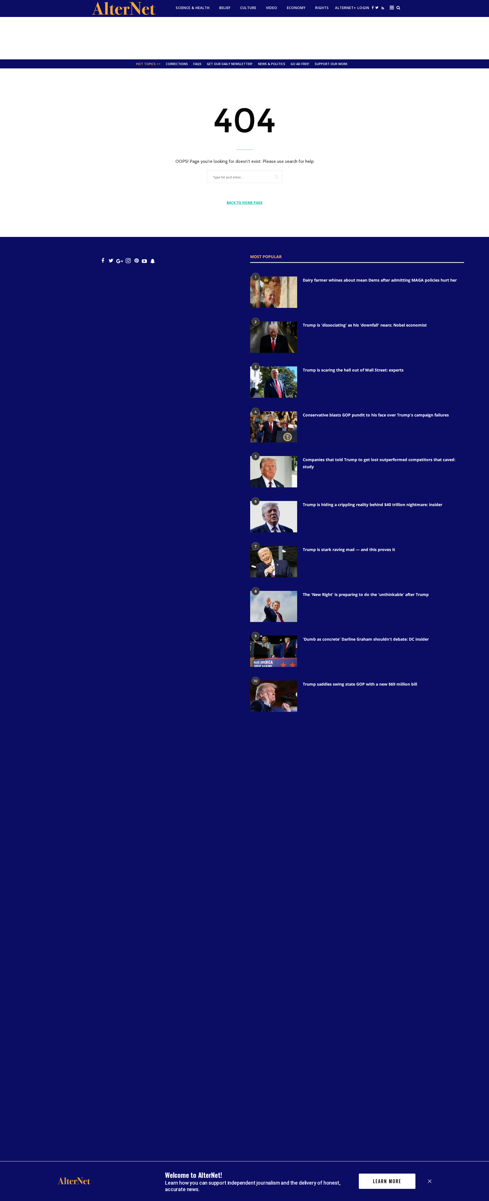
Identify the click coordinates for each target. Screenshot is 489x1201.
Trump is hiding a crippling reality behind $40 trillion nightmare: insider (372, 504)
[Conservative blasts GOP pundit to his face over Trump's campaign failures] (273, 427)
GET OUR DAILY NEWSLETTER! (229, 64)
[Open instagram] (128, 261)
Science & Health (193, 7)
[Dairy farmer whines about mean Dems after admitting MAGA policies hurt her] (273, 292)
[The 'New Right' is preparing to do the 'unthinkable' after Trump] (273, 606)
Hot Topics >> (148, 64)
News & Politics (271, 64)
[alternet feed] (382, 9)
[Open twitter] (376, 7)
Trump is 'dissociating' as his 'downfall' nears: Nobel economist (365, 325)
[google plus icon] (120, 261)
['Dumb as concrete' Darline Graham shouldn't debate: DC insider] (273, 651)
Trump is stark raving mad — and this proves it (349, 549)
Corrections (177, 64)
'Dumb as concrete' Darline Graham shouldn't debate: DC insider (366, 639)
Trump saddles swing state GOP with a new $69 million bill (360, 684)
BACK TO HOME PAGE (245, 202)
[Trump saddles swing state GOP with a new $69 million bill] (273, 696)
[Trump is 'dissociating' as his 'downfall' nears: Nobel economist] (273, 337)
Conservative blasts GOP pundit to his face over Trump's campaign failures (376, 415)
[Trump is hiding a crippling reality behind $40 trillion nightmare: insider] (273, 516)
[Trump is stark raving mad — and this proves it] (273, 561)
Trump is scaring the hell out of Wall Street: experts (353, 370)
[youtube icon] (144, 261)
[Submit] (277, 177)
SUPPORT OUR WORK (331, 64)
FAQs (197, 64)
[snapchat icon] (153, 261)
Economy (296, 7)
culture (248, 7)
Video (271, 7)
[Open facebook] (372, 7)
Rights (322, 7)
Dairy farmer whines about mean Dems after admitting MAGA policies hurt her (380, 280)
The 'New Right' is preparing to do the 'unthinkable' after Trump (366, 594)
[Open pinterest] (136, 261)
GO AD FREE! (300, 64)
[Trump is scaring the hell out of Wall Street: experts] (273, 382)
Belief (225, 7)
